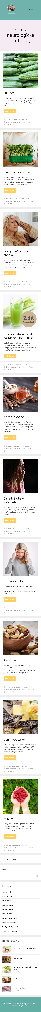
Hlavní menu (6, 901)
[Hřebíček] (6, 979)
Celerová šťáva (7, 892)
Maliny (8, 818)
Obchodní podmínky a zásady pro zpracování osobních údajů (21, 1005)
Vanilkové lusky (14, 739)
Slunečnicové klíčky (17, 172)
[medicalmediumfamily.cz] (11, 10)
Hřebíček (16, 978)
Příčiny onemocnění (9, 923)
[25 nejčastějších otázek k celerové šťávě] (6, 969)
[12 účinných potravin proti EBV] (6, 949)
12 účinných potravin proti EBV (24, 948)
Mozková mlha (13, 581)
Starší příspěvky (10, 859)
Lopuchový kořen (19, 958)
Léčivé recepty (7, 914)
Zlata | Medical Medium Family (15, 122)
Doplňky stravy (7, 896)
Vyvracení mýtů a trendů (10, 931)
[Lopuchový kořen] (6, 959)
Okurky (9, 93)
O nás (26, 1006)
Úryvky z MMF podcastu (10, 927)
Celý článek (9, 111)
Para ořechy (12, 660)
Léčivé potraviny (7, 909)
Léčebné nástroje (8, 905)
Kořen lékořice (14, 417)
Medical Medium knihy (9, 918)
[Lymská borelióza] (6, 989)
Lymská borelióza (19, 988)
